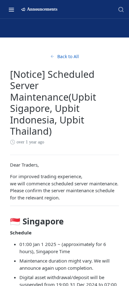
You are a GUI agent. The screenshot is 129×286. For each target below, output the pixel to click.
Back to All (68, 56)
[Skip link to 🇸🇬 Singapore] (5, 222)
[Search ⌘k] (121, 9)
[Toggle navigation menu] (11, 9)
